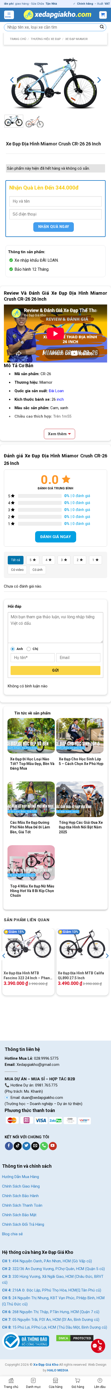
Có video (17, 570)
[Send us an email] (35, 1146)
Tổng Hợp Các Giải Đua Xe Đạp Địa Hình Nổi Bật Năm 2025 (81, 827)
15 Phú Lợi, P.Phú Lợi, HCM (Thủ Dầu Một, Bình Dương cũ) (54, 1327)
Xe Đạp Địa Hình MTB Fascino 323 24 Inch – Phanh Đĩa (28, 975)
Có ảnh (38, 570)
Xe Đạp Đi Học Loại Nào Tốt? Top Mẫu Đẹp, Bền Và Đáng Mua (32, 763)
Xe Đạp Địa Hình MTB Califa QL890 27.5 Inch (81, 975)
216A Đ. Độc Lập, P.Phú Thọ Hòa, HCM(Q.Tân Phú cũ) (51, 1290)
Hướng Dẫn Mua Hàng (20, 1176)
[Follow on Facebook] (9, 1146)
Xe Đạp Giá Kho (45, 1364)
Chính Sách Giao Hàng (21, 1186)
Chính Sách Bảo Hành (20, 1196)
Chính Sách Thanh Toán (22, 1205)
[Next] (98, 80)
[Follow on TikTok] (18, 1146)
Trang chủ (18, 39)
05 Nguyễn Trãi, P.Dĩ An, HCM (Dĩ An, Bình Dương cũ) (50, 1320)
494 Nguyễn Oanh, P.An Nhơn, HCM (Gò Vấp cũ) (47, 1261)
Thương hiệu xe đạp (46, 39)
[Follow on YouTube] (53, 1146)
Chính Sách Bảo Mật (19, 1215)
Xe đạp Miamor (76, 39)
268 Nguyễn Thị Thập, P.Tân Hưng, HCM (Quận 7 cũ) (50, 1312)
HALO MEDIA (57, 1370)
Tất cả (15, 560)
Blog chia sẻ (12, 1234)
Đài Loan (56, 391)
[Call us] (44, 1146)
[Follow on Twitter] (26, 1146)
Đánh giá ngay (55, 536)
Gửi (55, 670)
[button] (9, 15)
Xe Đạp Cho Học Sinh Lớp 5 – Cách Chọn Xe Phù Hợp (81, 761)
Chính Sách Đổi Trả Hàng (23, 1224)
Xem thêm (57, 434)
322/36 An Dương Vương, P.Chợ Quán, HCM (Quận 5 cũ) (53, 1269)
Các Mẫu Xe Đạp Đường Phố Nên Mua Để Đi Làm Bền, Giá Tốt (30, 827)
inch (60, 399)
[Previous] (12, 80)
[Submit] (102, 27)
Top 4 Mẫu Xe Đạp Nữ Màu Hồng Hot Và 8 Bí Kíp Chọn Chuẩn (32, 891)
